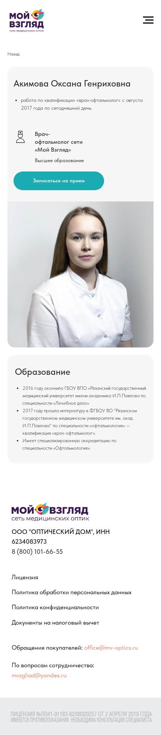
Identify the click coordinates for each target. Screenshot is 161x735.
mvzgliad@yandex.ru (39, 675)
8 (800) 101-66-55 (37, 551)
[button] (58, 180)
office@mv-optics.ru (111, 647)
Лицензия (25, 577)
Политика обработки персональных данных (71, 592)
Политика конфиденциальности (55, 607)
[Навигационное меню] (148, 20)
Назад (13, 54)
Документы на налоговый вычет (55, 622)
